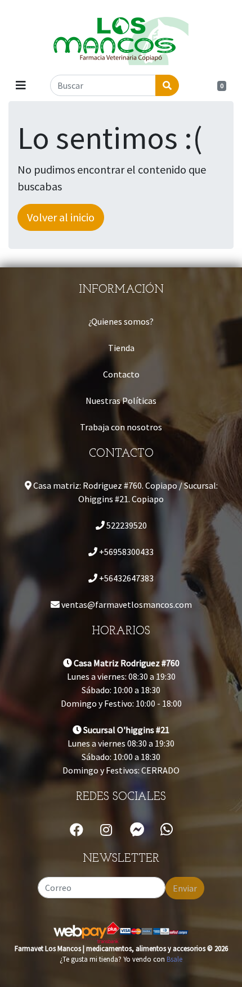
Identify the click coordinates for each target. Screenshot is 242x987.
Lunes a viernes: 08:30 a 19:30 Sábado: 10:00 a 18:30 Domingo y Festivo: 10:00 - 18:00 (121, 683)
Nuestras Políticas (121, 400)
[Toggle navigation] (20, 85)
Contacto (121, 374)
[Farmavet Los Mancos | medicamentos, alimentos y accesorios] (121, 36)
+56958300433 (125, 551)
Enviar (185, 888)
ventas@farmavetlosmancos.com (126, 604)
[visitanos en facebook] (76, 830)
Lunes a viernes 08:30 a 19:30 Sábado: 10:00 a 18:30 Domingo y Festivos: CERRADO (121, 750)
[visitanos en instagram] (106, 830)
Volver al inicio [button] (61, 217)
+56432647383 (125, 578)
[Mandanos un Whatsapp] (167, 830)
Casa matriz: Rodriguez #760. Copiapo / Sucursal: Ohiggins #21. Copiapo (125, 492)
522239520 (126, 525)
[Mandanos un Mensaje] (137, 830)
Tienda (121, 347)
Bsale (174, 958)
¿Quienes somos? (121, 321)
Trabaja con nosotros (121, 427)
